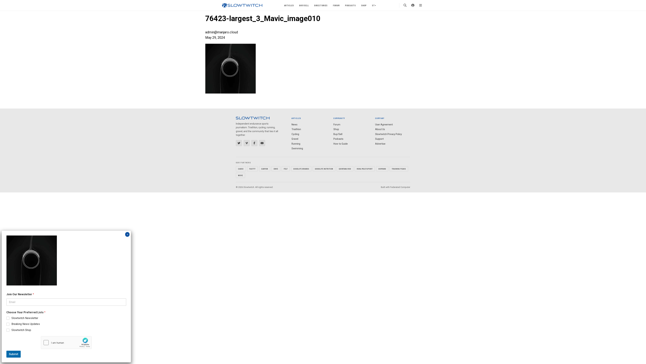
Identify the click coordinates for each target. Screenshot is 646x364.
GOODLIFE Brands (301, 169)
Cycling (295, 134)
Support (379, 139)
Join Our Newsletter (20, 294)
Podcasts (350, 5)
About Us (380, 129)
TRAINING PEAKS (399, 169)
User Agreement (384, 124)
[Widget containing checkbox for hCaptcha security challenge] (66, 342)
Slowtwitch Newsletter (24, 318)
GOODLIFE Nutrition (324, 169)
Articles (289, 5)
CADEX (241, 169)
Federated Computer (400, 187)
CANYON (264, 169)
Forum (336, 5)
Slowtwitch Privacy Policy (388, 134)
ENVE (276, 169)
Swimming (297, 148)
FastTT (252, 169)
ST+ (374, 5)
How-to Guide (340, 143)
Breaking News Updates (25, 324)
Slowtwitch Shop (21, 330)
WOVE (240, 175)
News (294, 124)
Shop (364, 5)
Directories (321, 5)
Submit (13, 354)
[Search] (405, 5)
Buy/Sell (304, 5)
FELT (286, 169)
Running (296, 143)
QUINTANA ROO (345, 169)
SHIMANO (382, 169)
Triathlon (296, 129)
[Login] (412, 5)
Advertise (380, 143)
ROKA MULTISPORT (365, 169)
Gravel (295, 139)
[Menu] (420, 5)
